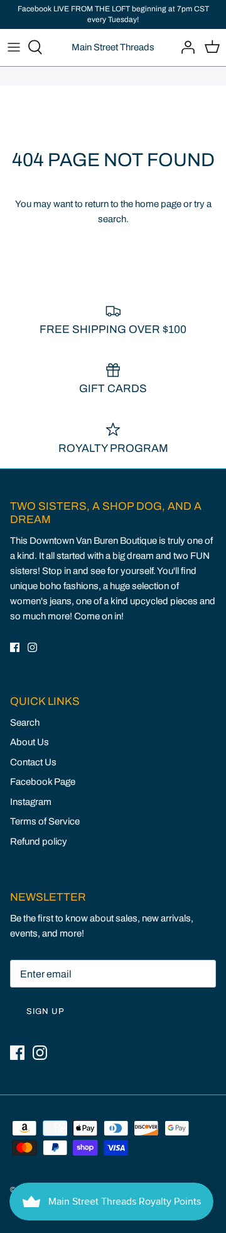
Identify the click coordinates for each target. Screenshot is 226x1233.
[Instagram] (32, 647)
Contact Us (33, 762)
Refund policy (38, 841)
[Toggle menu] (14, 47)
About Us (29, 742)
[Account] (184, 47)
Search (25, 723)
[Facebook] (14, 647)
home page (158, 204)
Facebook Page (42, 782)
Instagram (30, 802)
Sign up (45, 1011)
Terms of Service (45, 821)
